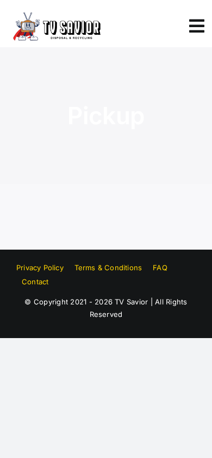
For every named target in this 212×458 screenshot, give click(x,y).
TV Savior (131, 301)
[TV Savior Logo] (56, 15)
